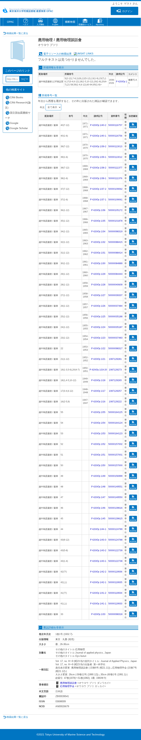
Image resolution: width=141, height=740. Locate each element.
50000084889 (115, 263)
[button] (85, 22)
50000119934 (115, 593)
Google (14, 123)
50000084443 (115, 274)
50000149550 (115, 497)
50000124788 (115, 540)
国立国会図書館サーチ (17, 115)
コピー (24, 79)
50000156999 (115, 476)
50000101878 (115, 221)
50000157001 (115, 454)
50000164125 (115, 412)
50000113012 (115, 157)
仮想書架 (133, 127)
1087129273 (115, 369)
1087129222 (115, 401)
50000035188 (115, 316)
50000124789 (115, 529)
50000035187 (115, 327)
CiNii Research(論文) (18, 105)
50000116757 (115, 125)
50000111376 (115, 178)
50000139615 (115, 518)
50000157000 (115, 465)
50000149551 (115, 486)
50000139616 (115, 508)
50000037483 (115, 338)
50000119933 (115, 603)
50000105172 (115, 210)
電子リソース (51, 53)
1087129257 (115, 391)
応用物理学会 (67, 686)
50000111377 (115, 167)
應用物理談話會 (68, 683)
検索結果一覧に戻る (17, 33)
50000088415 (115, 242)
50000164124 (115, 423)
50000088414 (115, 252)
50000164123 (115, 433)
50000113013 (115, 146)
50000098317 (115, 348)
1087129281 (115, 359)
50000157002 (115, 444)
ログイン (127, 11)
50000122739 (115, 550)
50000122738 (115, 561)
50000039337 (115, 295)
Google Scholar (19, 128)
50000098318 (115, 614)
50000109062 (115, 189)
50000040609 (115, 284)
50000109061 (115, 199)
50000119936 (115, 571)
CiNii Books (16, 97)
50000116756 (115, 136)
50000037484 (115, 306)
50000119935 (115, 582)
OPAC (10, 21)
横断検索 (70, 21)
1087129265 (115, 380)
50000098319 (115, 231)
